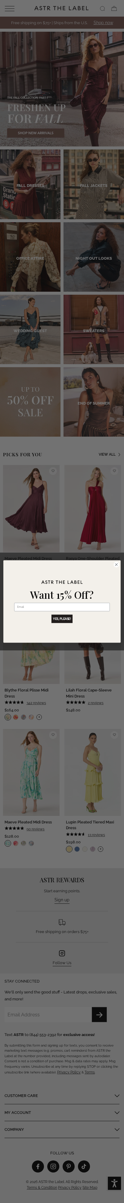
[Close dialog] (116, 564)
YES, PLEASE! (62, 619)
